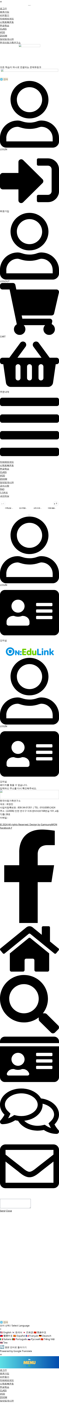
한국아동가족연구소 (10, 42)
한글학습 (4, 25)
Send (2, 1210)
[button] (29, 427)
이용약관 (25, 821)
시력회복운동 (7, 22)
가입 (23, 1315)
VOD (2, 32)
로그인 (29, 1315)
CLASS (3, 28)
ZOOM (3, 35)
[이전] (3, 503)
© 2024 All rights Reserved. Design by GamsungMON (28, 824)
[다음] (56, 503)
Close (9, 1210)
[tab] (9, 503)
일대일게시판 (7, 39)
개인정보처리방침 (9, 821)
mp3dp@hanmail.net (20, 817)
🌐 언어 (4, 79)
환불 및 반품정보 (41, 821)
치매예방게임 (7, 18)
